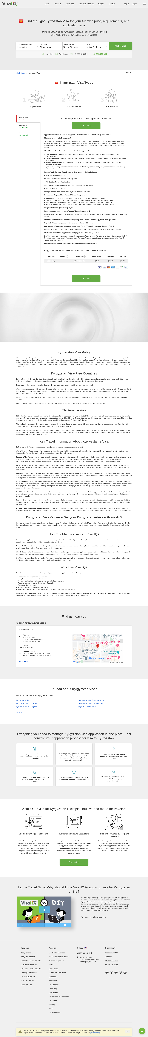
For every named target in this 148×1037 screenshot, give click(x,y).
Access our (111, 953)
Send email (23, 662)
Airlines (51, 965)
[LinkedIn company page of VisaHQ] (116, 972)
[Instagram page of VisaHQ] (125, 972)
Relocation (53, 1001)
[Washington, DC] (97, 662)
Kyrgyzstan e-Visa (22, 700)
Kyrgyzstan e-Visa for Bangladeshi (90, 703)
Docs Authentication (86, 4)
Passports (58, 4)
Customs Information (29, 965)
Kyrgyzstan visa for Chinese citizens (90, 700)
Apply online (120, 46)
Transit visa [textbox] (45, 47)
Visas (47, 4)
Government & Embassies (59, 997)
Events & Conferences (57, 973)
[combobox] (28, 46)
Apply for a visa (26, 953)
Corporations (54, 969)
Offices (80, 948)
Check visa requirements (31, 961)
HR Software (54, 985)
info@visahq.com (111, 961)
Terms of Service (27, 981)
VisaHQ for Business (57, 953)
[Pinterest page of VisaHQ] (120, 972)
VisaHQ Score (26, 985)
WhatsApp (63, 54)
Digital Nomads (54, 1013)
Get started (86, 126)
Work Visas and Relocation (59, 957)
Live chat (49, 54)
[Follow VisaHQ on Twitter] (107, 972)
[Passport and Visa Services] (9, 4)
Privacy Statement (28, 977)
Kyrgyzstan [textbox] (22, 47)
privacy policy (95, 1033)
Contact (112, 4)
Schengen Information (29, 973)
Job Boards (53, 981)
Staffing (52, 1005)
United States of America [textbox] (74, 47)
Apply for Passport (28, 957)
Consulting (53, 989)
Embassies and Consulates (31, 969)
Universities (53, 993)
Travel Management (56, 961)
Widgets (101, 4)
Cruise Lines (53, 977)
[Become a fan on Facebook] (111, 972)
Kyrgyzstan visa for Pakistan (26, 703)
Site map (108, 957)
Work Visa (70, 4)
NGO (51, 1009)
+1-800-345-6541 (111, 965)
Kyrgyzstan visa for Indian (86, 707)
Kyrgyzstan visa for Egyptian (26, 707)
